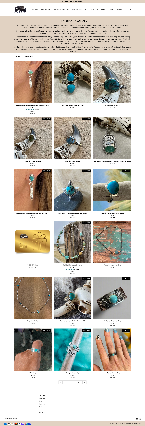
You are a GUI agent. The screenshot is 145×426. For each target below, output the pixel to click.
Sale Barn (42, 413)
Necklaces (42, 398)
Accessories (42, 410)
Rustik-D (115, 423)
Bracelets (42, 404)
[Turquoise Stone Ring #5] (112, 82)
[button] (46, 9)
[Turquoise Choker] (33, 298)
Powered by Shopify (132, 423)
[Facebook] (137, 419)
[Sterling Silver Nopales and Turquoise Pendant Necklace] (112, 138)
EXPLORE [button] (42, 395)
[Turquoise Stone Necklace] (112, 242)
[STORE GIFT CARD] (33, 242)
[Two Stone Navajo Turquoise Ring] (72, 82)
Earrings (41, 407)
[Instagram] (140, 419)
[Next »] (84, 382)
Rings (40, 401)
